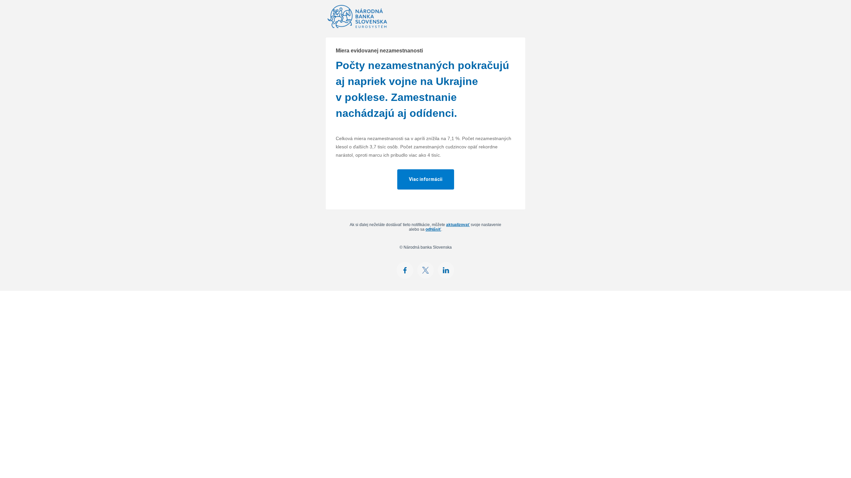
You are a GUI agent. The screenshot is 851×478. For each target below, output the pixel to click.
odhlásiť (433, 229)
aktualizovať (458, 224)
